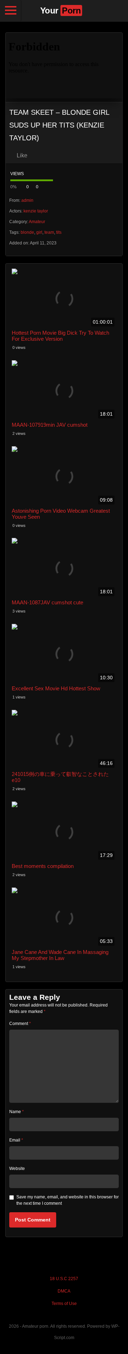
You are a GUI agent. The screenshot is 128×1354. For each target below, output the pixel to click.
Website (17, 1168)
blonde (27, 232)
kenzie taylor (35, 211)
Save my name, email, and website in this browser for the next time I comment (67, 1200)
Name (16, 1111)
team (49, 232)
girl (39, 232)
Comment (20, 1023)
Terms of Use (64, 1303)
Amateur (37, 221)
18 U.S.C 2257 (64, 1278)
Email (16, 1140)
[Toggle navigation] (10, 10)
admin (27, 200)
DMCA (64, 1291)
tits (59, 232)
